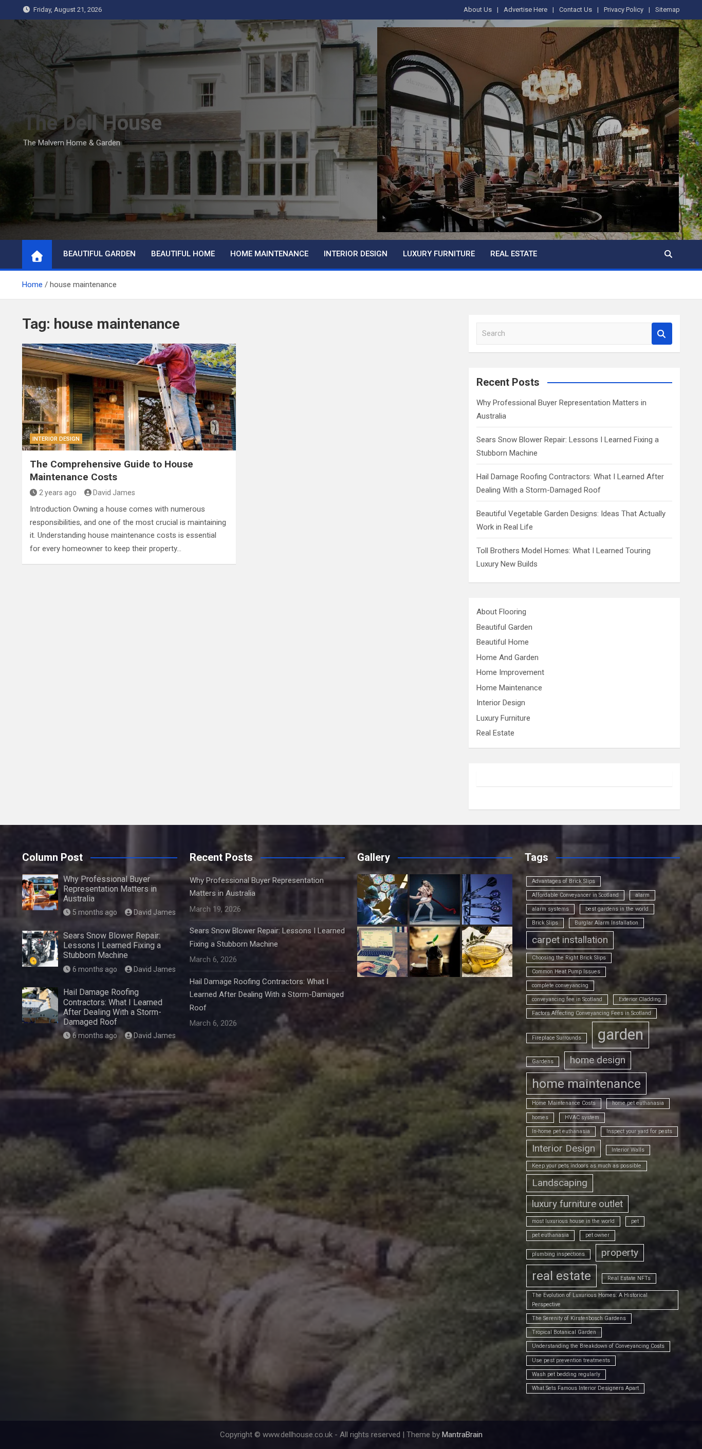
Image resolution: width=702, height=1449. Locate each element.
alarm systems (550, 909)
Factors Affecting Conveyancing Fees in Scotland (591, 1013)
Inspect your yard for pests (639, 1131)
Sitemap (667, 9)
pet (635, 1221)
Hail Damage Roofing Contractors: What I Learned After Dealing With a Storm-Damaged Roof (112, 1007)
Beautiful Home (183, 253)
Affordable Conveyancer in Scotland (575, 895)
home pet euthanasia (638, 1103)
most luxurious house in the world (573, 1221)
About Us (478, 9)
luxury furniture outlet (577, 1204)
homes (540, 1117)
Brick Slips (545, 922)
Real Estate (513, 253)
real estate (561, 1275)
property (619, 1252)
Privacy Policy (623, 9)
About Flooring (501, 611)
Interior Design (355, 253)
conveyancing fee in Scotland (567, 999)
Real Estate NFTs (629, 1278)
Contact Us (575, 9)
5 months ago (94, 912)
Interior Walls (628, 1149)
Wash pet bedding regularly (566, 1374)
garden (620, 1034)
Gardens (542, 1061)
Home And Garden (507, 657)
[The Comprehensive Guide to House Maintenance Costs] (129, 397)
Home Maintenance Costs (564, 1103)
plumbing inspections (558, 1254)
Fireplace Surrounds (556, 1037)
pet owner (597, 1235)
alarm (642, 895)
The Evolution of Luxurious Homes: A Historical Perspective (590, 1300)
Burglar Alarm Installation (606, 922)
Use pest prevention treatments (571, 1360)
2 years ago (58, 492)
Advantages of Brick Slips (563, 881)
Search (662, 334)
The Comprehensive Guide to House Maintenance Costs (111, 470)
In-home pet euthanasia (561, 1131)
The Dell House (92, 123)
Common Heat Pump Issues (566, 971)
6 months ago (94, 969)
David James (114, 492)
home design (597, 1060)
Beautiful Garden (99, 253)
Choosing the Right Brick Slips (569, 957)
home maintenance (586, 1083)
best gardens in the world (617, 909)
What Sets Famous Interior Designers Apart (585, 1388)
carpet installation (570, 940)
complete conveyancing (560, 985)
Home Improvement (510, 672)
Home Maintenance (269, 253)
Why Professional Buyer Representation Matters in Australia (110, 889)
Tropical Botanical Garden (564, 1332)
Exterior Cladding (640, 999)
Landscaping (559, 1183)
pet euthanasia (550, 1235)
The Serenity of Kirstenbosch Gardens (579, 1318)
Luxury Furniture (439, 253)
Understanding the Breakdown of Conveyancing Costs (598, 1346)
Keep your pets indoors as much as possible (586, 1165)
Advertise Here (525, 9)
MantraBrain (462, 1434)
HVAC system (582, 1117)
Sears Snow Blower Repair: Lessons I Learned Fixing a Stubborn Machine (112, 945)
